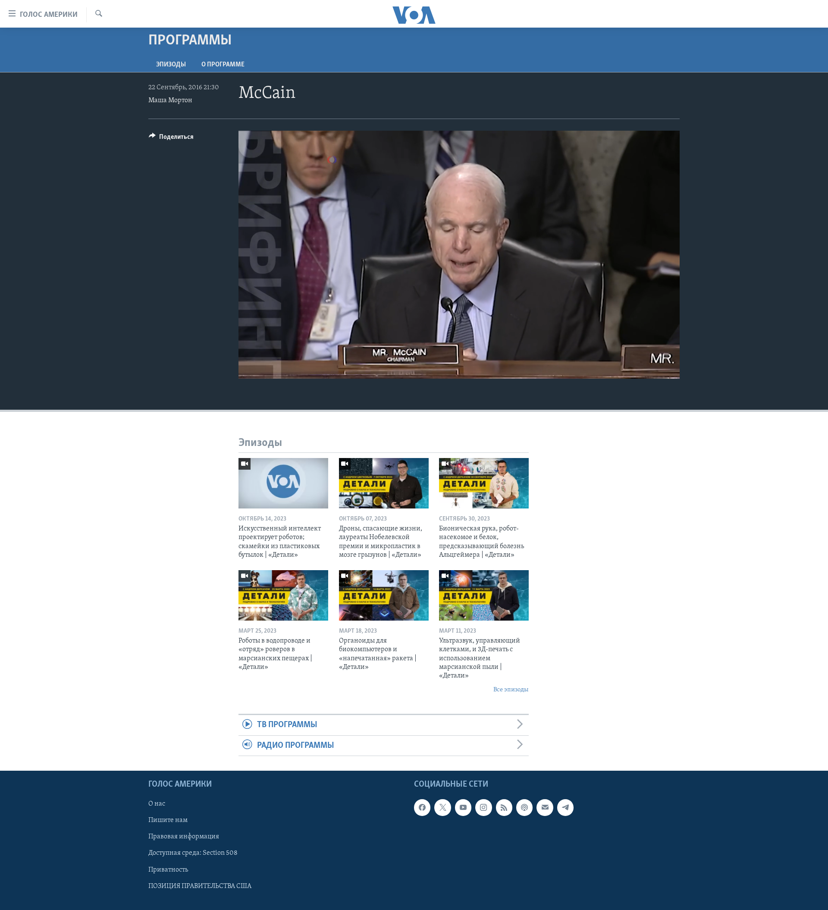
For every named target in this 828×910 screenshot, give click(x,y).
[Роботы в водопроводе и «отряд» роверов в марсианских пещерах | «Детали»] (283, 595)
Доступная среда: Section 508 (193, 853)
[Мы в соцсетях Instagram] (483, 807)
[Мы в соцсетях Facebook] (422, 807)
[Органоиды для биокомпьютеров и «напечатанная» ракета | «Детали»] (384, 595)
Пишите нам (168, 820)
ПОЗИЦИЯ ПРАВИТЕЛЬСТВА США (199, 886)
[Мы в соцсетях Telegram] (565, 807)
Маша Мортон (170, 100)
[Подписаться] (544, 807)
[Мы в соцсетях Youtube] (463, 807)
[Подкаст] (524, 807)
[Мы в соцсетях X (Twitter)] (442, 807)
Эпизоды (171, 64)
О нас (156, 803)
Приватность (168, 869)
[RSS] (504, 807)
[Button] (171, 139)
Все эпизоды (511, 690)
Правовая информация (183, 836)
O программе (223, 64)
